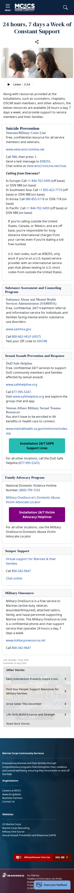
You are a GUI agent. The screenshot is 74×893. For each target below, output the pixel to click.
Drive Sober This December (24, 704)
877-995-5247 (21, 392)
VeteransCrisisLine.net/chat (46, 166)
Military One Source (13, 831)
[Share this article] (37, 41)
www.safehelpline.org (21, 384)
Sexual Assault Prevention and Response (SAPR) (29, 835)
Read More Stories (18, 723)
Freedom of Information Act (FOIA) (44, 878)
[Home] (25, 7)
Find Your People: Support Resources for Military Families (32, 691)
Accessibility (33, 881)
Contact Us (8, 801)
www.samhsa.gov (18, 329)
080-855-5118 (34, 199)
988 (14, 157)
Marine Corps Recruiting (16, 828)
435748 (42, 341)
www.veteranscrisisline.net (25, 149)
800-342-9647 (21, 571)
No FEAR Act (33, 875)
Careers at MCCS (11, 790)
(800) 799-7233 (29, 490)
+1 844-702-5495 (38, 181)
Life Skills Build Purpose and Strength (30, 714)
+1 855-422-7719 (50, 190)
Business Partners (12, 798)
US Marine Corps (11, 824)
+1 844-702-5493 (37, 208)
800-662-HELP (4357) (26, 336)
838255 (45, 161)
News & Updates (11, 794)
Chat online (14, 578)
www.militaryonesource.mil (25, 640)
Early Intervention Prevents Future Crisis (32, 679)
